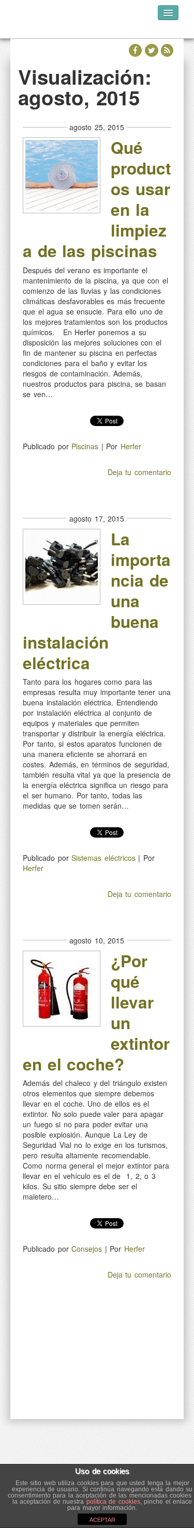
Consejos (86, 1248)
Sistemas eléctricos (103, 858)
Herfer (131, 446)
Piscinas (84, 446)
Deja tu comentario (139, 472)
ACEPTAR (102, 1520)
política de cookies (113, 1501)
